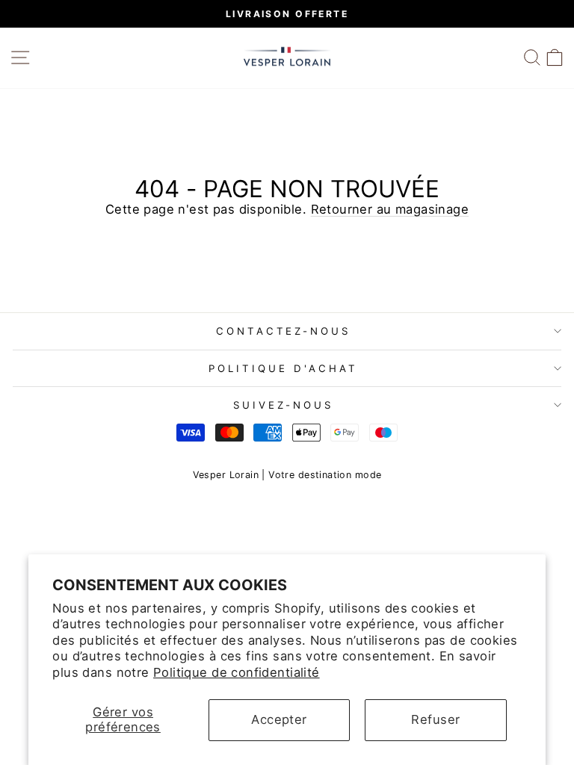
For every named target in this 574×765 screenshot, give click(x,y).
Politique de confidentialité (236, 672)
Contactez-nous (283, 331)
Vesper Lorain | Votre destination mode (287, 474)
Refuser (435, 719)
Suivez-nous (283, 405)
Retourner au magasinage (390, 209)
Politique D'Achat (283, 368)
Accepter (278, 719)
